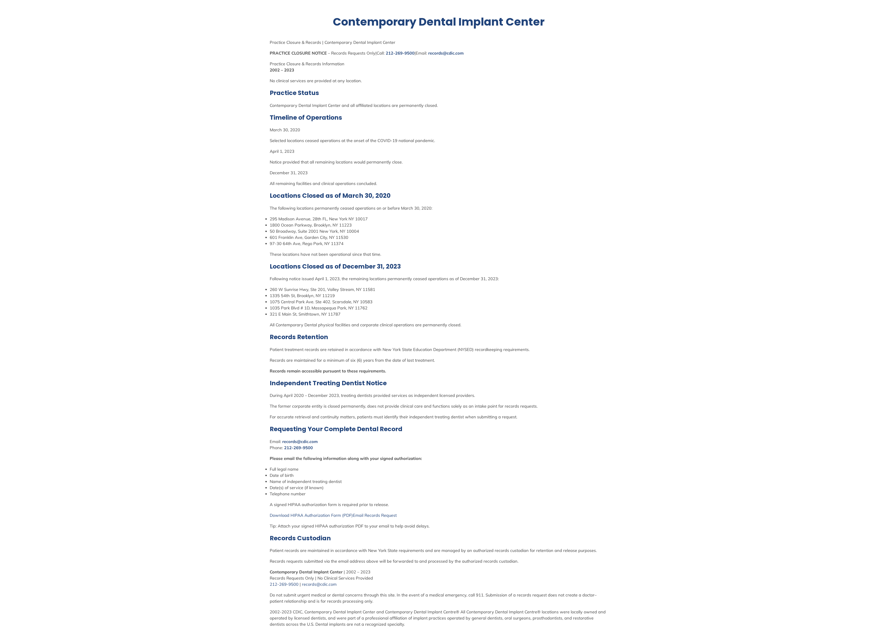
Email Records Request (375, 515)
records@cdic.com (446, 53)
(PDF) (347, 515)
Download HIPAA (287, 515)
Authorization (317, 515)
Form (336, 515)
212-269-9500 (400, 53)
